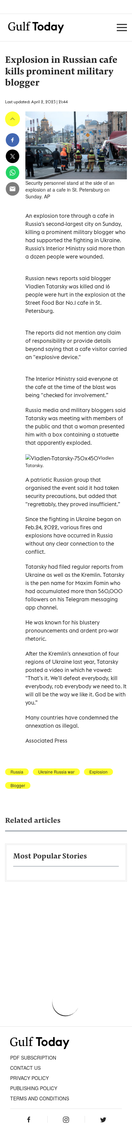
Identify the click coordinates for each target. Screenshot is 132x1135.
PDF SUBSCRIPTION (33, 1057)
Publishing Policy (33, 1088)
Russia (16, 772)
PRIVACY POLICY (29, 1078)
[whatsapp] (12, 172)
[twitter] (12, 156)
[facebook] (12, 140)
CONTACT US (25, 1067)
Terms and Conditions (39, 1098)
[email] (12, 189)
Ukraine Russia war (56, 772)
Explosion (98, 772)
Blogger (17, 785)
